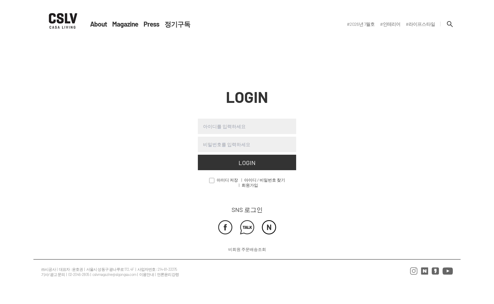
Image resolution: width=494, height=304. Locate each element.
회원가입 (250, 185)
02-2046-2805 (78, 274)
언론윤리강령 (168, 274)
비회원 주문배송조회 (247, 249)
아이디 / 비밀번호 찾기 (264, 179)
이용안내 (146, 274)
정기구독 (178, 24)
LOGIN (247, 162)
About (98, 24)
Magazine (125, 24)
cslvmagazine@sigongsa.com (114, 274)
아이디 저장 (227, 179)
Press (152, 24)
